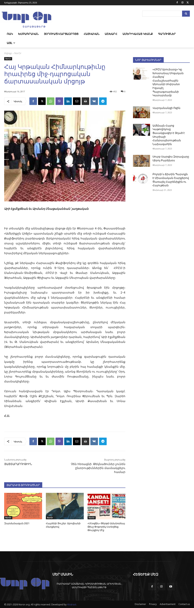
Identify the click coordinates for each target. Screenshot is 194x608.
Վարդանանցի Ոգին (166, 107)
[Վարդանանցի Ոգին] (141, 112)
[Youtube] (170, 586)
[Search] (186, 14)
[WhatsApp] (50, 101)
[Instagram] (182, 3)
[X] (187, 3)
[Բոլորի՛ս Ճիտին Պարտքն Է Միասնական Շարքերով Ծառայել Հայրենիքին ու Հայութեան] (141, 178)
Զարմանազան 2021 (16, 523)
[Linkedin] (68, 101)
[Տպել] (85, 101)
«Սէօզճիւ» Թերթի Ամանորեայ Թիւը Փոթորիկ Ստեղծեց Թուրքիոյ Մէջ (106, 527)
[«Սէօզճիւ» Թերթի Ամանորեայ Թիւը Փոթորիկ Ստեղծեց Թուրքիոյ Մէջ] (106, 506)
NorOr (17, 53)
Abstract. (72, 604)
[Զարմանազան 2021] (23, 506)
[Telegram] (103, 101)
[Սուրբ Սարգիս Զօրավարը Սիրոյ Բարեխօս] (141, 161)
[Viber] (59, 101)
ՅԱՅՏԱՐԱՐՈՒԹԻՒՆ (18, 464)
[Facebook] (177, 3)
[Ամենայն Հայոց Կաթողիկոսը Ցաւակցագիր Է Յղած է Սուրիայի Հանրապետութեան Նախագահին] (141, 130)
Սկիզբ (8, 53)
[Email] (77, 101)
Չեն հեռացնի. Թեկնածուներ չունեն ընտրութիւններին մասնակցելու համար (98, 468)
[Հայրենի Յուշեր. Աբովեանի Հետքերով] (65, 506)
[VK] (94, 101)
